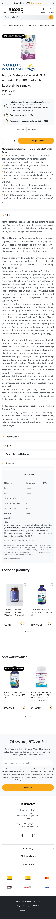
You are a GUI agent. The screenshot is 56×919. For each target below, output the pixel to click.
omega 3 (22, 232)
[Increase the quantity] (14, 141)
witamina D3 (45, 531)
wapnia (17, 370)
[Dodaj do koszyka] (22, 624)
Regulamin (20, 901)
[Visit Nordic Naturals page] (20, 67)
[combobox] (28, 17)
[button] (43, 10)
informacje (45, 752)
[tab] (28, 213)
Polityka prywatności (32, 901)
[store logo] (28, 804)
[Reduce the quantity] (5, 141)
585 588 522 (43, 121)
